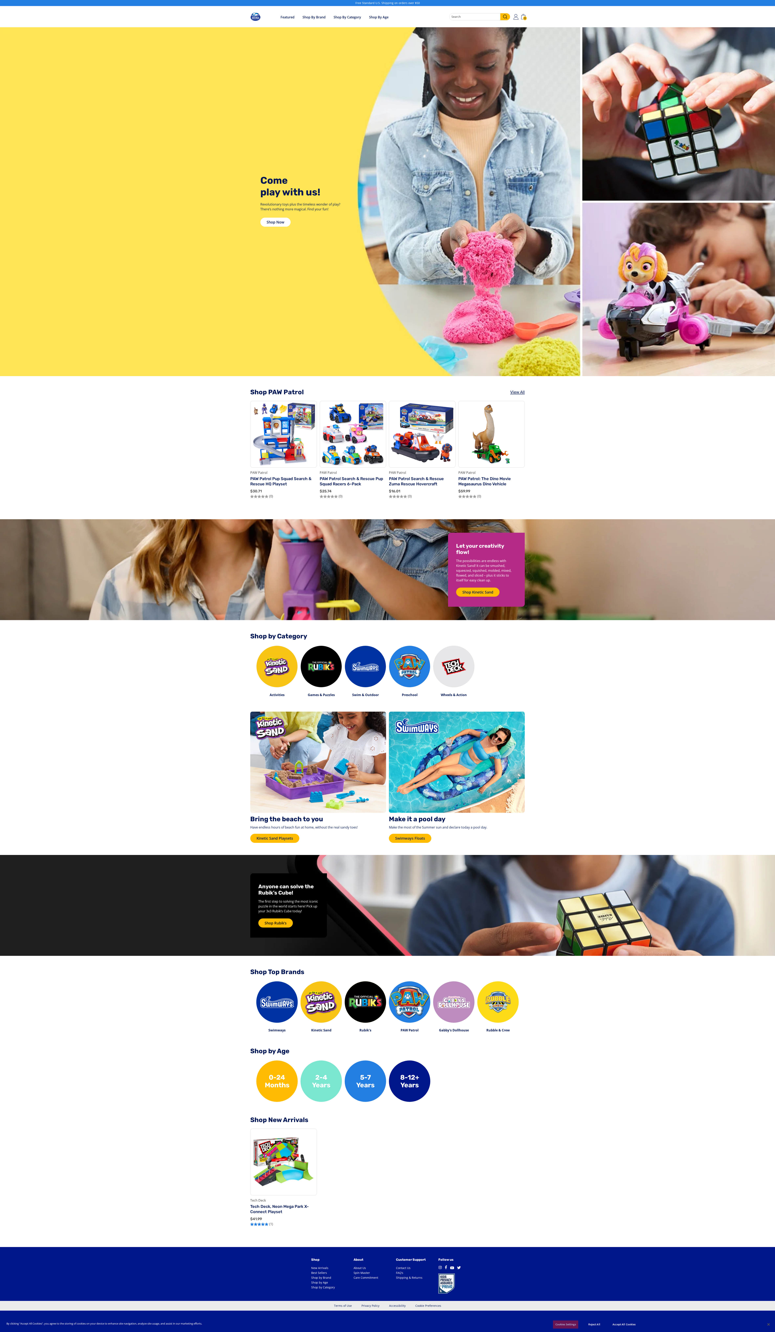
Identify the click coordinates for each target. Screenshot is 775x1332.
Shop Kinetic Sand (477, 591)
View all (517, 392)
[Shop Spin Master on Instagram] (440, 1268)
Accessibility (397, 1306)
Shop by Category (347, 17)
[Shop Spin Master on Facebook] (446, 1267)
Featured (287, 17)
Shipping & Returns (409, 1278)
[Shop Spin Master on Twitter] (459, 1268)
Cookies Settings (565, 1324)
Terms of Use (343, 1306)
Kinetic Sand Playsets (275, 838)
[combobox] (479, 16)
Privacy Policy (370, 1306)
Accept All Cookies (624, 1324)
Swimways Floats (410, 838)
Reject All (594, 1324)
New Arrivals (319, 1268)
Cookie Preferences (428, 1306)
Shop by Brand (314, 17)
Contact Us (403, 1268)
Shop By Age (379, 17)
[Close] (768, 1324)
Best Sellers (319, 1273)
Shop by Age (319, 1282)
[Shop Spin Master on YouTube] (452, 1268)
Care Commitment (366, 1278)
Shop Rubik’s (276, 923)
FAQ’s (399, 1273)
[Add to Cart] (311, 452)
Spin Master (362, 1273)
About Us (360, 1268)
